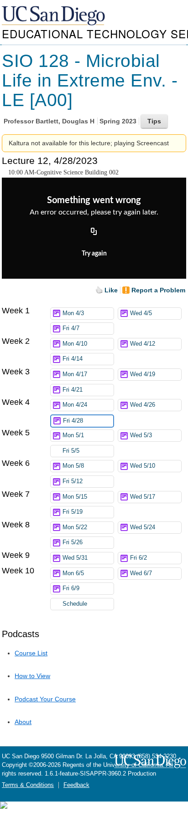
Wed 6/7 (141, 573)
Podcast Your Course (45, 699)
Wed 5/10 (142, 466)
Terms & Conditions (28, 785)
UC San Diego (54, 16)
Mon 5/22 (75, 527)
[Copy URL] (94, 232)
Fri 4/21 (73, 390)
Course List (31, 653)
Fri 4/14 (73, 359)
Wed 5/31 (75, 558)
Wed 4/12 (142, 344)
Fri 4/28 (73, 421)
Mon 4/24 (75, 405)
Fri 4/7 (71, 328)
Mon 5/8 (73, 466)
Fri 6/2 (138, 558)
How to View (32, 675)
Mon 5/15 (75, 497)
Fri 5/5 (71, 451)
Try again (94, 253)
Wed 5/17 (142, 497)
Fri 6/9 (71, 588)
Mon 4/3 (73, 313)
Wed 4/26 (142, 405)
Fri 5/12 (73, 481)
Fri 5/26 (73, 542)
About (23, 721)
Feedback (76, 785)
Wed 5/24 (142, 527)
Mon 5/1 (73, 435)
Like (111, 290)
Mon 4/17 (75, 374)
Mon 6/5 (73, 573)
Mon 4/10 (75, 344)
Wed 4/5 (141, 313)
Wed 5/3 (141, 435)
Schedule (75, 604)
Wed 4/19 (142, 374)
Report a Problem (158, 290)
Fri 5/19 (73, 512)
